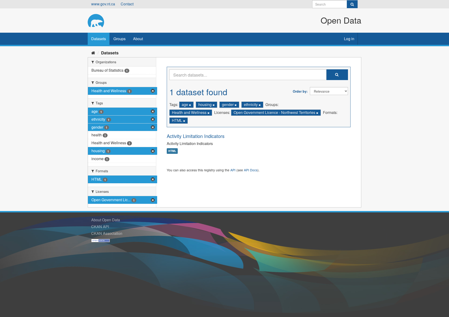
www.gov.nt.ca (103, 4)
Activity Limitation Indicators (195, 136)
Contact (127, 4)
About (138, 38)
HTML (172, 151)
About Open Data (105, 219)
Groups (119, 38)
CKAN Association (106, 233)
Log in (349, 38)
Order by (300, 91)
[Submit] (352, 4)
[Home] (93, 52)
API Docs (250, 170)
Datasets (98, 38)
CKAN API (100, 226)
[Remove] (190, 105)
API (232, 170)
